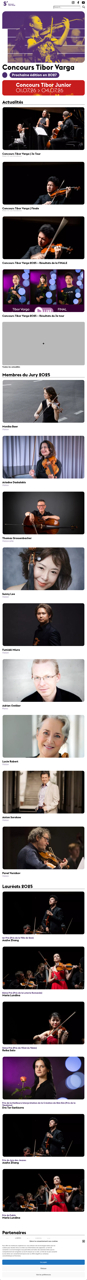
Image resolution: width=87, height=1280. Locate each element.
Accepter (43, 1262)
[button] (83, 1241)
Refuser (43, 1268)
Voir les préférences (43, 1275)
